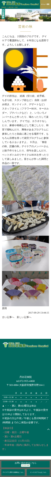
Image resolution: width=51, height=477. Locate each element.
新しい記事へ (24, 317)
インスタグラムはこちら (38, 472)
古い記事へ (8, 317)
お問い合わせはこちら (25, 463)
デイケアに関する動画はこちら (13, 472)
